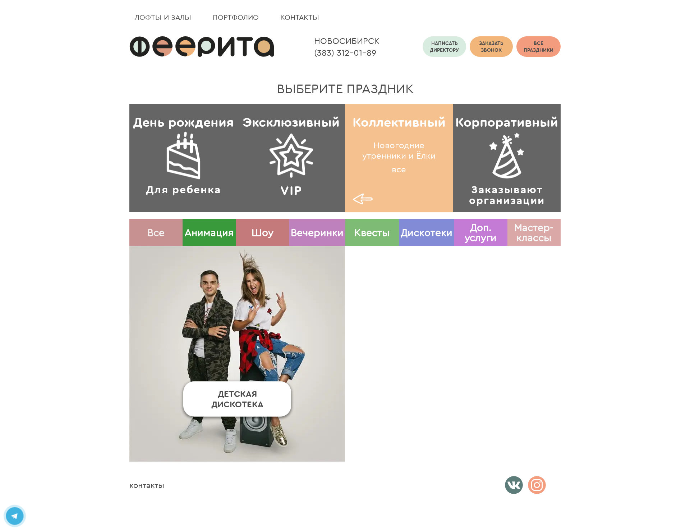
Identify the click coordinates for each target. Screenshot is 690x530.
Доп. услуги (481, 232)
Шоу (262, 232)
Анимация (209, 232)
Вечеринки (317, 232)
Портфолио (236, 17)
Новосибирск (347, 40)
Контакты (299, 17)
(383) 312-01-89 (345, 52)
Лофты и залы (163, 17)
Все (156, 232)
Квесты (372, 232)
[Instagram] (537, 485)
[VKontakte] (514, 485)
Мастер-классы (533, 232)
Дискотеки (426, 232)
